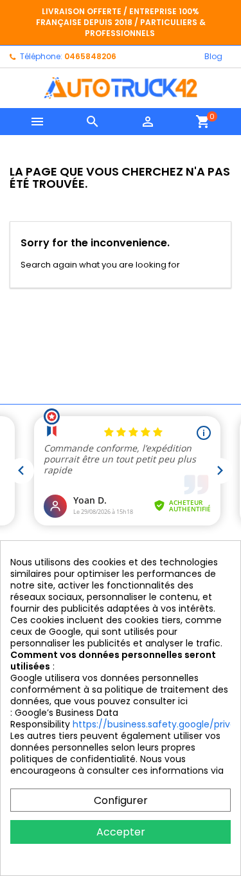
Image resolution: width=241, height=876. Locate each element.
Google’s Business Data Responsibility (64, 718)
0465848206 (90, 56)
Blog (213, 56)
